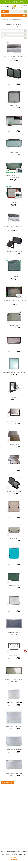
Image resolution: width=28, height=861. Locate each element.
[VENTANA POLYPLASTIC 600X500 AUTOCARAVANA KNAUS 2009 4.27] (14, 266)
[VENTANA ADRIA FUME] (14, 577)
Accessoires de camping (6, 19)
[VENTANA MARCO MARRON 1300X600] (14, 671)
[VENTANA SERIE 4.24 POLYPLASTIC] (14, 694)
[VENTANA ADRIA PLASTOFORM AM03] (14, 506)
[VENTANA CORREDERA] (14, 647)
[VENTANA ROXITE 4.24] (14, 97)
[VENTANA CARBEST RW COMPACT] (14, 243)
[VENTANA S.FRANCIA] (14, 436)
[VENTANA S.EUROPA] (14, 459)
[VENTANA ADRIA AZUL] (14, 553)
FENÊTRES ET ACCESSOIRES (16, 19)
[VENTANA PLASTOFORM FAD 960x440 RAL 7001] (14, 364)
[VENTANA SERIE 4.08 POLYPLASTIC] (14, 741)
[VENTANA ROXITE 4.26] (14, 144)
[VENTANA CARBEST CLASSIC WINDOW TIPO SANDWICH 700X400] (14, 387)
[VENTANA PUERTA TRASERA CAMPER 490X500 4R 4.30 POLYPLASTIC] (14, 192)
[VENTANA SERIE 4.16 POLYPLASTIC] (14, 717)
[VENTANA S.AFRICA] (14, 530)
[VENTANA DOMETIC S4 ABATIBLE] (14, 412)
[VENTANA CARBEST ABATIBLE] (14, 483)
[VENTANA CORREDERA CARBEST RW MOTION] (14, 73)
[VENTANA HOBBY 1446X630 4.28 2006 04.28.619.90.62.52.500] (14, 167)
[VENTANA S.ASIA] (14, 317)
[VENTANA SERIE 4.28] (14, 340)
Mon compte (24, 5)
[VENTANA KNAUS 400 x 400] (14, 624)
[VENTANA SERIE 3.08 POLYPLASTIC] (14, 764)
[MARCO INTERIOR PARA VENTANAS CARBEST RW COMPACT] (14, 218)
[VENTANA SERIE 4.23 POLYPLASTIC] (14, 600)
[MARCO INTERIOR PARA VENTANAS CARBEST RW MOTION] (14, 48)
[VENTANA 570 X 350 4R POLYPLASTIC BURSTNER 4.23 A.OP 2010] (14, 291)
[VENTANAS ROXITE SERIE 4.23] (14, 120)
